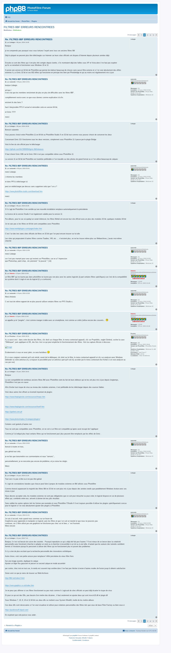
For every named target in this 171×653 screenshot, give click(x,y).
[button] (138, 35)
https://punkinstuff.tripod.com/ (16, 610)
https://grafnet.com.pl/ (13, 412)
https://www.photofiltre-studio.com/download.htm (23, 191)
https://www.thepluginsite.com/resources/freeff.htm (24, 407)
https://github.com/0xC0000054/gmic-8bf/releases (24, 149)
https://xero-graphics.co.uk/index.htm (19, 585)
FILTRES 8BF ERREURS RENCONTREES (29, 27)
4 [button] (150, 35)
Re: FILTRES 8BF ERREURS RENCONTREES (28, 39)
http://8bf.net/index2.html (14, 578)
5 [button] (153, 35)
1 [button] (141, 35)
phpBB (74, 635)
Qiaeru (90, 638)
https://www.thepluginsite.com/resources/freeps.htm (25, 397)
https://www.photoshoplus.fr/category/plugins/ (22, 419)
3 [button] (147, 35)
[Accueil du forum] (15, 8)
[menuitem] (7, 17)
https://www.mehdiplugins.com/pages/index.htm (23, 229)
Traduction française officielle (78, 638)
